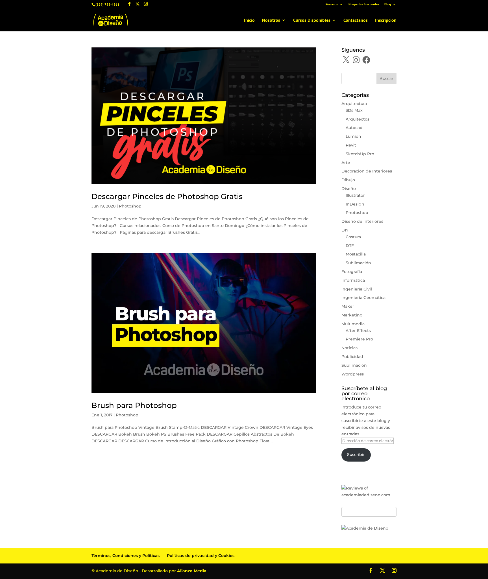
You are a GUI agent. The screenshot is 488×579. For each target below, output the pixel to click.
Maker (347, 306)
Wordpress (352, 374)
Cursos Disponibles (311, 20)
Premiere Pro (359, 339)
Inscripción (385, 20)
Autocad (354, 127)
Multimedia (353, 323)
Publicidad (352, 356)
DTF (350, 245)
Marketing (352, 315)
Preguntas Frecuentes (363, 4)
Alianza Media (191, 570)
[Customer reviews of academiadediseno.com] (368, 494)
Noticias (349, 347)
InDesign (355, 204)
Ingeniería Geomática (363, 297)
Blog (387, 4)
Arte (345, 162)
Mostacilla (356, 254)
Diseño (348, 188)
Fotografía (351, 271)
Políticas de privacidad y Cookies (200, 555)
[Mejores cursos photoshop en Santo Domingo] (364, 528)
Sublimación (358, 262)
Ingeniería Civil (356, 289)
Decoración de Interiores (366, 171)
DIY (344, 230)
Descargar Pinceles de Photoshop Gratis (167, 196)
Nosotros (271, 20)
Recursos (332, 4)
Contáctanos (355, 20)
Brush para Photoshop (134, 405)
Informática (353, 280)
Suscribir (356, 454)
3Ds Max (354, 110)
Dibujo (348, 179)
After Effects (358, 330)
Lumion (353, 136)
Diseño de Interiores (362, 221)
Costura (353, 236)
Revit (351, 145)
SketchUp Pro (360, 153)
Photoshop (130, 206)
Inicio (249, 20)
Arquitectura (354, 103)
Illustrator (355, 195)
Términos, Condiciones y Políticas (125, 555)
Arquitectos (357, 119)
